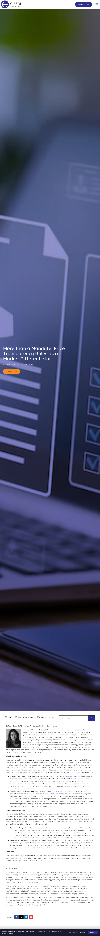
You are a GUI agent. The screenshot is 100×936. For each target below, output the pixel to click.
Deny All (82, 932)
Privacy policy (72, 932)
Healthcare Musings (10, 364)
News (18, 364)
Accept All (93, 932)
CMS (46, 730)
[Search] (91, 718)
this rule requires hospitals (69, 776)
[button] (97, 4)
